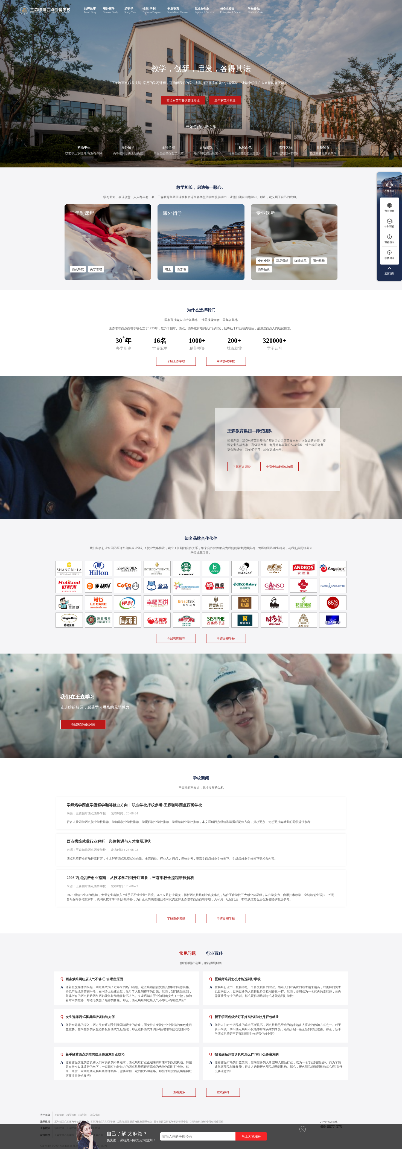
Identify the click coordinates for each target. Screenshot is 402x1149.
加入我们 (95, 1114)
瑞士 (168, 269)
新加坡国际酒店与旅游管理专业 (134, 1121)
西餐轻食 (264, 269)
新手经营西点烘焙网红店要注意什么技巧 (92, 1054)
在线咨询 (223, 1092)
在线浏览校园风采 (83, 724)
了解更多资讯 (176, 918)
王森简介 (59, 1114)
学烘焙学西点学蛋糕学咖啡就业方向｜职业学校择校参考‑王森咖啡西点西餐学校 (134, 805)
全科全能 (264, 260)
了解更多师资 (242, 466)
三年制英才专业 (224, 100)
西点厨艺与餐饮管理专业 (183, 100)
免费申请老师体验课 (279, 466)
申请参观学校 (226, 361)
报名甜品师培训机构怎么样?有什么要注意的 (243, 1054)
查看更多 (179, 1092)
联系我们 (83, 1114)
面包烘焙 (319, 260)
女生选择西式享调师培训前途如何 (87, 1017)
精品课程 (71, 1114)
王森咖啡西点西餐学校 (91, 813)
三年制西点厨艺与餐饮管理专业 (71, 1121)
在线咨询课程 (176, 638)
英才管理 (96, 269)
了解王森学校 (176, 361)
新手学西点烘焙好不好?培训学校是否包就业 (243, 1017)
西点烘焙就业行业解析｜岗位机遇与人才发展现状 (109, 841)
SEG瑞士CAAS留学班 (103, 1121)
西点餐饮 (78, 269)
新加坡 (181, 269)
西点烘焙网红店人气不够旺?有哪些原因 (91, 979)
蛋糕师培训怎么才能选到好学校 (234, 979)
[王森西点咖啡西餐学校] (45, 10)
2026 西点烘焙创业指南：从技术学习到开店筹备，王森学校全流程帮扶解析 (130, 878)
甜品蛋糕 (282, 260)
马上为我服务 (251, 1136)
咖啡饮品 (301, 260)
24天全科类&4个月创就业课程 (206, 1121)
